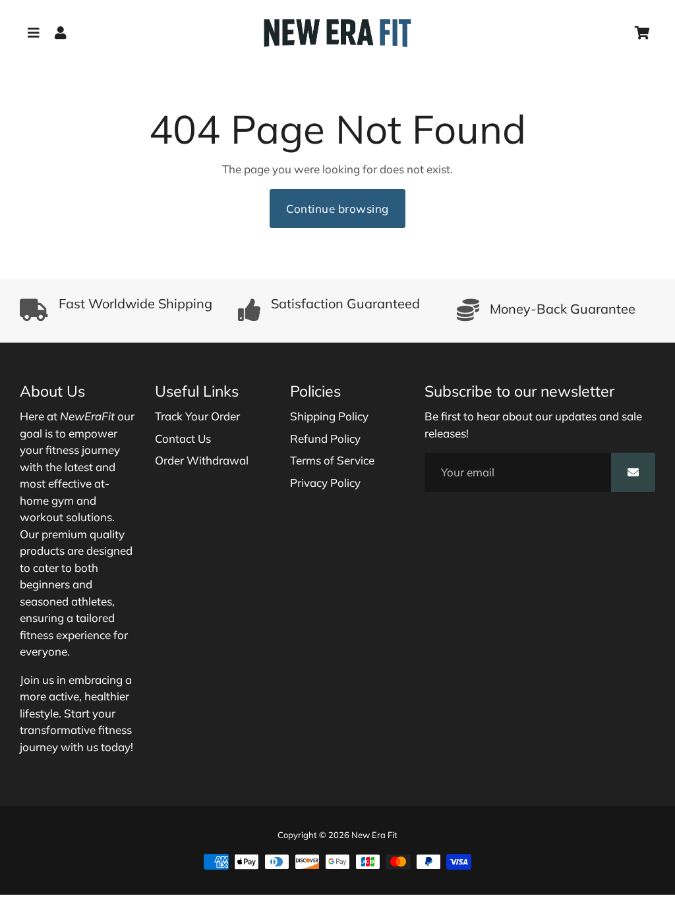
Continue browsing (337, 208)
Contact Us (183, 438)
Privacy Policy (325, 483)
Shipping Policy (329, 416)
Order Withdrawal (202, 460)
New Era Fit (374, 835)
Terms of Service (332, 460)
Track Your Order (197, 416)
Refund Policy (325, 438)
